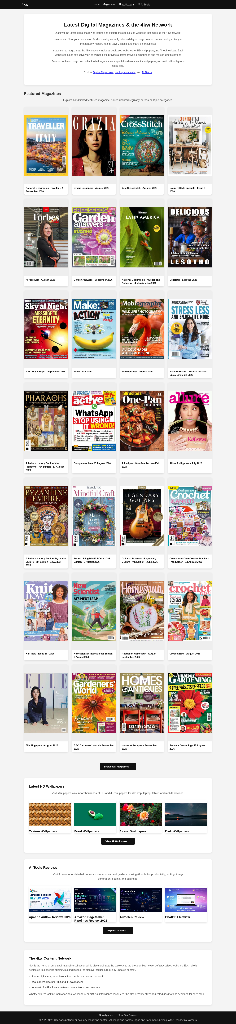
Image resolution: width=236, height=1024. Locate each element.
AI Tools (145, 4)
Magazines (109, 4)
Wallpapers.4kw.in (125, 72)
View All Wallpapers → (118, 841)
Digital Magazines (103, 72)
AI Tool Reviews (129, 1015)
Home (96, 4)
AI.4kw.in (147, 72)
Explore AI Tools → (118, 930)
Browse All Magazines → (118, 766)
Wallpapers (128, 4)
